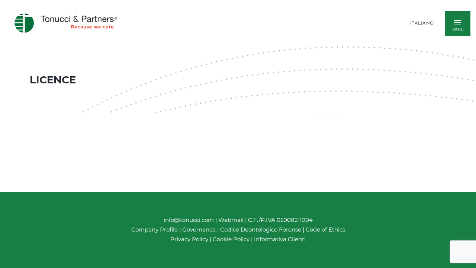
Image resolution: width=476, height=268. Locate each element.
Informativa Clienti (279, 239)
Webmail (231, 219)
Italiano (422, 23)
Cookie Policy (231, 239)
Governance (199, 229)
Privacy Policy (189, 239)
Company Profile (154, 229)
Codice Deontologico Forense (261, 229)
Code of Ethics (325, 229)
